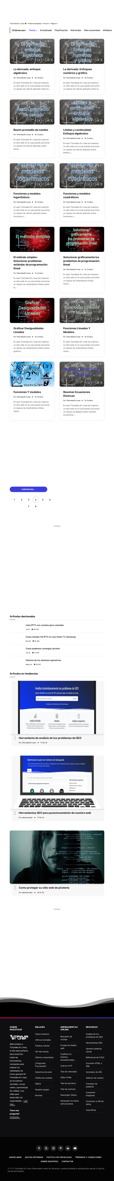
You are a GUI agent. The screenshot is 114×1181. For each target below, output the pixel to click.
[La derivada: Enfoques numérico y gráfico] (82, 51)
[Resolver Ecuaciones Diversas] (82, 374)
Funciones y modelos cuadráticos (76, 195)
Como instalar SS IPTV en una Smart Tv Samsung (50, 637)
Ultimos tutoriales (43, 1040)
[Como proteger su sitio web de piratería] (57, 857)
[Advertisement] (57, 10)
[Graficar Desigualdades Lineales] (32, 310)
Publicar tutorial (42, 1045)
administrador (27, 817)
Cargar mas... (28, 489)
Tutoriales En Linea (24, 78)
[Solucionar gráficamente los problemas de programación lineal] (82, 239)
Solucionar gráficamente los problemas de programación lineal (81, 261)
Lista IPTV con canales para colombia (45, 625)
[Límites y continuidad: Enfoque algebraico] (82, 112)
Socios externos (34, 1157)
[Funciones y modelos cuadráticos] (82, 175)
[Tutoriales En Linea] (19, 1037)
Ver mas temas (42, 1051)
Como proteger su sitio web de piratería (44, 887)
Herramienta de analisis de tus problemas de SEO (50, 738)
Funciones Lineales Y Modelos (76, 330)
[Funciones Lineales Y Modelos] (82, 310)
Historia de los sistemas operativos (43, 660)
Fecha (32, 30)
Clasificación (61, 30)
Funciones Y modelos (27, 392)
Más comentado (92, 30)
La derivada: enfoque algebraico (26, 71)
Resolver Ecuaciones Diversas (76, 393)
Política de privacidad (59, 1157)
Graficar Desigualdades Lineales (28, 330)
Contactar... (15, 1117)
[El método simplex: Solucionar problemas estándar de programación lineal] (32, 239)
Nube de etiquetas (34, 23)
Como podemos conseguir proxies (43, 648)
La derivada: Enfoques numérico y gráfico (77, 71)
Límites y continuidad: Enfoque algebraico (77, 131)
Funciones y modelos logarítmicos (27, 195)
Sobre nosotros (49, 1161)
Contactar (67, 1161)
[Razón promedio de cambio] (32, 112)
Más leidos (75, 30)
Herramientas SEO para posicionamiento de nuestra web (55, 812)
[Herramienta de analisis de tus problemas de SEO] (57, 707)
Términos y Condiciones (88, 1157)
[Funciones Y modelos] (32, 374)
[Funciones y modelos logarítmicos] (32, 175)
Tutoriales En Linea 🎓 (18, 23)
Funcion (46, 23)
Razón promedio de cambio (30, 130)
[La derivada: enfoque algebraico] (32, 51)
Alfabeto (107, 30)
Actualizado (46, 30)
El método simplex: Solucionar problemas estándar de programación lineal (30, 263)
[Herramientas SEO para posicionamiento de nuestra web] (57, 782)
